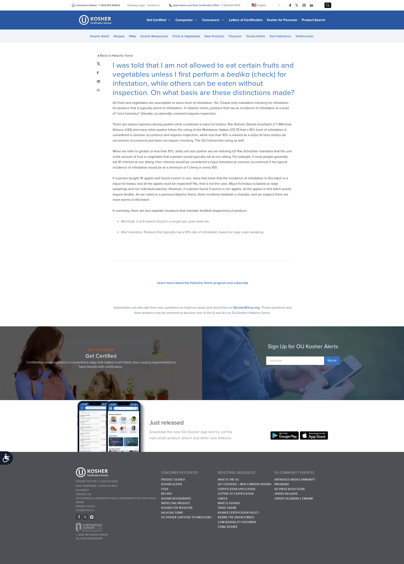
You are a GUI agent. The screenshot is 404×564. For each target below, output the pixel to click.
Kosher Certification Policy (238, 513)
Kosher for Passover (282, 20)
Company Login (136, 5)
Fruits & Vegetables (186, 36)
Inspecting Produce (175, 503)
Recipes (119, 36)
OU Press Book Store (289, 489)
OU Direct (82, 490)
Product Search (313, 20)
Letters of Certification (246, 20)
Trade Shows (227, 508)
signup (331, 360)
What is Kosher (229, 503)
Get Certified (157, 20)
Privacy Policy (85, 506)
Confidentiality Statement (237, 522)
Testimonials (304, 36)
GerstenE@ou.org (246, 307)
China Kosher (227, 527)
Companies (184, 20)
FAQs (132, 36)
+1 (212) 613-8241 (107, 5)
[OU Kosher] (116, 473)
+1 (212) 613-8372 (230, 5)
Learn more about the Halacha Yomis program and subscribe (202, 283)
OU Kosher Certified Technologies (186, 517)
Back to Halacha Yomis (116, 56)
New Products (214, 36)
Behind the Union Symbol (236, 517)
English (262, 5)
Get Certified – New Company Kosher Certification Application (244, 486)
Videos (223, 499)
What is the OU (228, 480)
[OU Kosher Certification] (96, 20)
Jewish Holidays (286, 494)
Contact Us (153, 5)
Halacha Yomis (172, 513)
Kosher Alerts (99, 36)
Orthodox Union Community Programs (294, 482)
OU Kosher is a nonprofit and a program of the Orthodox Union (116, 500)
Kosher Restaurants (154, 36)
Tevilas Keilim (255, 36)
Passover (235, 36)
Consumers (211, 20)
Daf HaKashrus (280, 36)
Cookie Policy (85, 510)
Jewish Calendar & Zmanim (293, 499)
